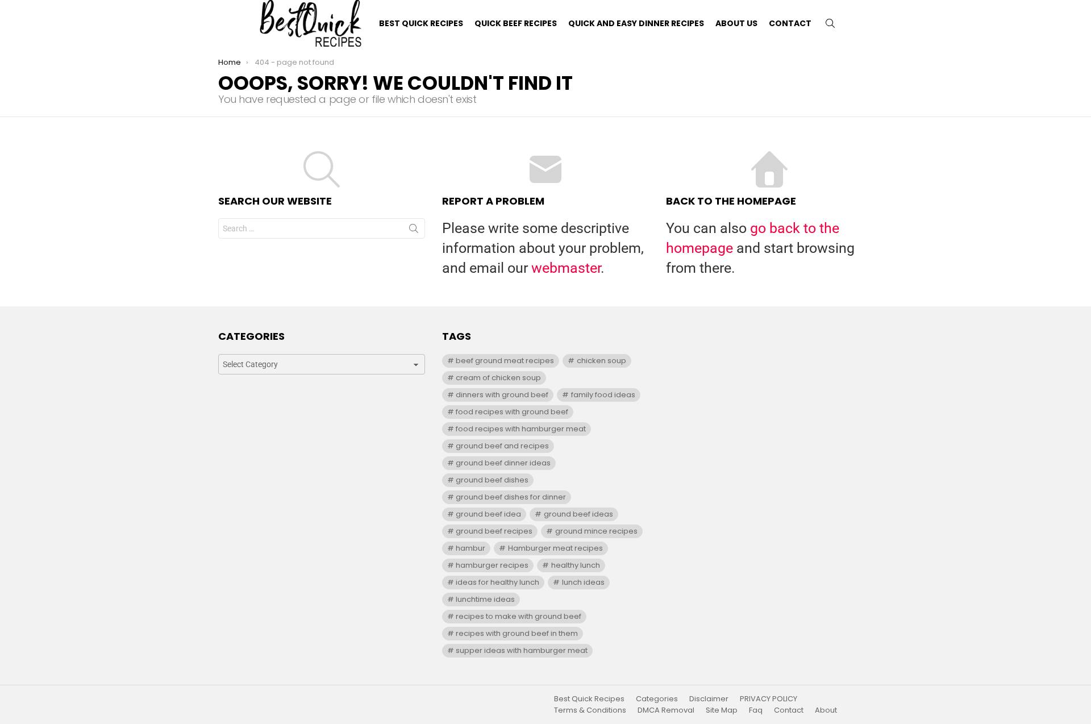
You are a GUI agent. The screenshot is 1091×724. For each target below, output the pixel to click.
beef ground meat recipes (505, 360)
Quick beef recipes (515, 23)
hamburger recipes (492, 565)
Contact (790, 23)
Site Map (722, 710)
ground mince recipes (596, 531)
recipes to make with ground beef (518, 616)
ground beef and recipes (502, 445)
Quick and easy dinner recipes (636, 23)
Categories (657, 699)
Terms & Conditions (590, 710)
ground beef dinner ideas (503, 462)
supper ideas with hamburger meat (522, 650)
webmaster (566, 268)
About (826, 710)
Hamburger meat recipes (555, 548)
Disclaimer (708, 699)
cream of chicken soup (498, 377)
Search (413, 230)
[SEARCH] (830, 23)
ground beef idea (488, 514)
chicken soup (601, 360)
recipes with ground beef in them (517, 633)
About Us (736, 23)
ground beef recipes (494, 531)
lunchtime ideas (485, 599)
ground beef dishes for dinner (511, 497)
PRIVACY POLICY (768, 699)
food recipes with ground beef (512, 411)
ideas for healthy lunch (497, 582)
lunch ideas (583, 582)
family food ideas (603, 394)
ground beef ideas (578, 514)
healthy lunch (575, 565)
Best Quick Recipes (421, 23)
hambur (470, 548)
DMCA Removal (666, 710)
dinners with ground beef (502, 394)
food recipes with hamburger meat (521, 428)
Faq (756, 710)
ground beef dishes (492, 480)
